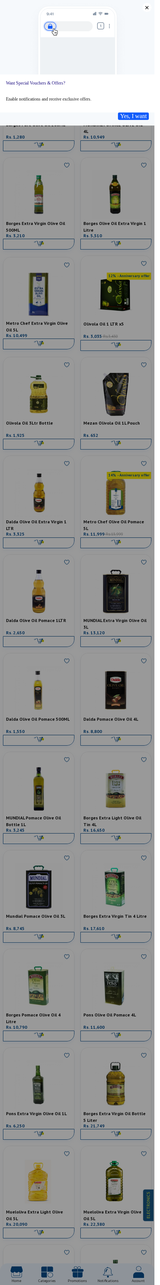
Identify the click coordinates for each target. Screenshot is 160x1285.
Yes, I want (133, 116)
